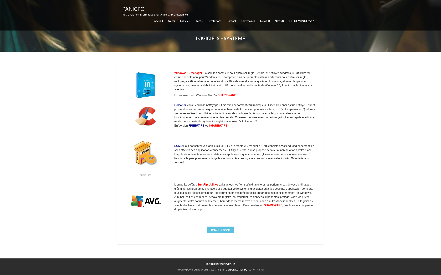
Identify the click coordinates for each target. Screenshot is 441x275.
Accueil (158, 20)
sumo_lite (145, 174)
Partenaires (248, 20)
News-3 (265, 20)
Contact (231, 20)
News (171, 20)
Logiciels (185, 20)
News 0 (279, 20)
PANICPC (133, 9)
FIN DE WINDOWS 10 (302, 20)
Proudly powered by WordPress (195, 269)
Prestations (214, 20)
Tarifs (199, 20)
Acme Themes (256, 269)
